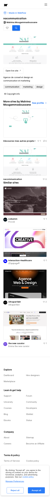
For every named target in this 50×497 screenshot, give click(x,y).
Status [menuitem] (29, 420)
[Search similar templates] (16, 28)
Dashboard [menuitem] (9, 375)
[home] (5, 5)
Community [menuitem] (31, 402)
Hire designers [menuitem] (33, 375)
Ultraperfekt (14, 302)
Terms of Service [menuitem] (12, 461)
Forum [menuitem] (29, 396)
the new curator (16, 343)
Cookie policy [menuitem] (32, 461)
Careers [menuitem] (7, 444)
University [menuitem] (8, 402)
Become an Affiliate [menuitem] (35, 444)
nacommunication (12, 179)
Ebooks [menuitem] (7, 420)
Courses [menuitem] (8, 408)
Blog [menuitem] (6, 414)
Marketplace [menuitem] (9, 381)
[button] (7, 28)
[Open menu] (46, 4)
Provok (11, 222)
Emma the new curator (18, 346)
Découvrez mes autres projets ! (19, 141)
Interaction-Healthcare (20, 260)
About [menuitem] (6, 437)
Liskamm (12, 219)
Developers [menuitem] (31, 408)
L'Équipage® (14, 263)
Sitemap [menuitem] (30, 437)
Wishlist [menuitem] (29, 414)
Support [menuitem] (7, 396)
